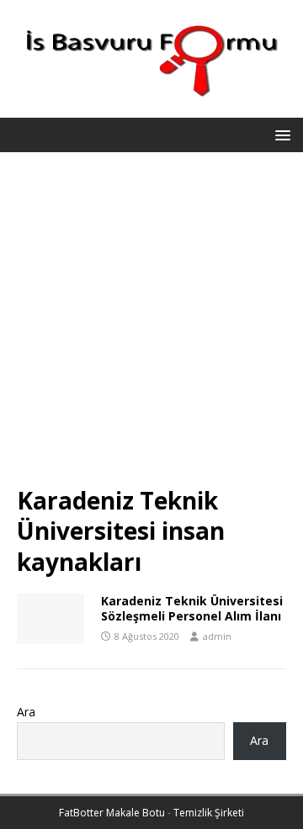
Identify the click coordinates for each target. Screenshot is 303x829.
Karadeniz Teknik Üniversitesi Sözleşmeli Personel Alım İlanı (192, 608)
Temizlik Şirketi (208, 812)
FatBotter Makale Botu (112, 812)
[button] (280, 134)
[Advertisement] (151, 327)
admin (217, 636)
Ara (26, 712)
